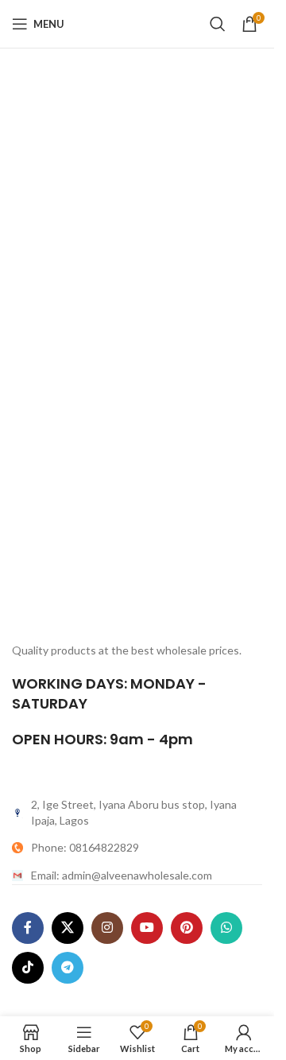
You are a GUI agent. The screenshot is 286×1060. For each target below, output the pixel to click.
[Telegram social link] (67, 968)
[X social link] (67, 928)
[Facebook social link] (28, 928)
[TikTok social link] (28, 968)
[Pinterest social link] (187, 928)
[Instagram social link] (107, 928)
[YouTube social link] (147, 928)
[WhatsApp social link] (226, 928)
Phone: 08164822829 (85, 847)
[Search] (218, 24)
